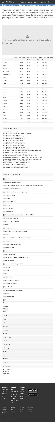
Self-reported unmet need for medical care (14, 164)
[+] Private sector (7, 277)
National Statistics (7, 370)
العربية (21, 411)
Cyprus (4, 83)
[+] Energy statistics (8, 208)
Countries (4, 391)
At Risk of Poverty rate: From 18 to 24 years (14, 142)
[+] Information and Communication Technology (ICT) (16, 238)
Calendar (5, 306)
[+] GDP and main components (11, 221)
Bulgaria (5, 103)
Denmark (5, 68)
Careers (22, 391)
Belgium (5, 62)
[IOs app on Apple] (33, 390)
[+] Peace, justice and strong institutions (13, 264)
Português (4, 411)
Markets (6, 316)
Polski (12, 411)
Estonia (5, 92)
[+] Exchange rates (8, 211)
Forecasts (4, 397)
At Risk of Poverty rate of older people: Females (15, 137)
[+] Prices (5, 274)
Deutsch (13, 407)
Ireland (4, 65)
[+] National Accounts (8, 260)
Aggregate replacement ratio (10, 132)
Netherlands (6, 86)
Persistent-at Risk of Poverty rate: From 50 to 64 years (16, 162)
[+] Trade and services (8, 296)
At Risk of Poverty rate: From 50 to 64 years (14, 145)
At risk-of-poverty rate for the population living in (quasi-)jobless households (22, 150)
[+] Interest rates (7, 241)
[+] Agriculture (6, 179)
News (4, 312)
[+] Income (6, 234)
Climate (6, 362)
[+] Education (6, 198)
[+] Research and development (11, 280)
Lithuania (5, 97)
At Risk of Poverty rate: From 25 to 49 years (14, 144)
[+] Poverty (6, 270)
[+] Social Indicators (8, 287)
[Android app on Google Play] (33, 394)
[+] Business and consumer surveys (12, 188)
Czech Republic (7, 74)
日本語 (30, 409)
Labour (6, 323)
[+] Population (6, 267)
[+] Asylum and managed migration (12, 182)
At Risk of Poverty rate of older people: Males (14, 138)
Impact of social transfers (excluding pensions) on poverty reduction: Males (22, 159)
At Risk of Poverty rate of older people (12, 135)
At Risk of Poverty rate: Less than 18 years (14, 147)
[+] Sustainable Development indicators (13, 290)
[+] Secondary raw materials (10, 283)
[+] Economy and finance (9, 195)
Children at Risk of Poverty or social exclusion (15, 152)
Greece (4, 121)
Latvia (4, 112)
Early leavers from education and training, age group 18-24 (18, 154)
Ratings (4, 398)
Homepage (5, 389)
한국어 (30, 411)
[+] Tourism (6, 293)
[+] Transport (6, 300)
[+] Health (5, 224)
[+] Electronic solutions (9, 202)
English (4, 407)
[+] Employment (7, 205)
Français (4, 413)
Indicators (5, 310)
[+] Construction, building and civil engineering (15, 192)
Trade (5, 333)
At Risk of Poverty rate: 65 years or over (13, 140)
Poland (4, 77)
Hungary (5, 109)
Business (6, 341)
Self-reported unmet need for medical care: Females (16, 166)
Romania (5, 118)
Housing (6, 348)
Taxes (5, 351)
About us (22, 397)
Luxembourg (6, 71)
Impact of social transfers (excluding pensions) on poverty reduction (20, 155)
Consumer (7, 344)
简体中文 (30, 407)
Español (4, 409)
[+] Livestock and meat (9, 254)
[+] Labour (5, 251)
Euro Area (5, 89)
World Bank (6, 373)
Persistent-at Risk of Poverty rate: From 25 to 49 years (16, 161)
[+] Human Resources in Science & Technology (15, 231)
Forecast (5, 308)
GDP (5, 319)
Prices (6, 326)
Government (7, 337)
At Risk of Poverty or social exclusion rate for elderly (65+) (18, 133)
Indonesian (13, 413)
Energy (6, 355)
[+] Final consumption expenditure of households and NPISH (18, 215)
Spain (4, 115)
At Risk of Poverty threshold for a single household (16, 149)
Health (6, 358)
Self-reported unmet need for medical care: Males (15, 167)
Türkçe (21, 409)
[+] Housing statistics (8, 228)
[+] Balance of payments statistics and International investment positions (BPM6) (23, 185)
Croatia (4, 106)
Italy (4, 95)
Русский (22, 407)
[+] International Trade (8, 247)
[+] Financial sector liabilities (10, 218)
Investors (22, 393)
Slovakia (5, 80)
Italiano (13, 409)
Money (6, 330)
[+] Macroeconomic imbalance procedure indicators (16, 257)
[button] (51, 2)
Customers (22, 389)
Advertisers (22, 395)
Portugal (5, 100)
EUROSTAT (43, 14)
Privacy (21, 398)
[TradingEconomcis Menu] (3, 2)
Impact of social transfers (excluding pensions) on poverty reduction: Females (22, 157)
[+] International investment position (12, 244)
